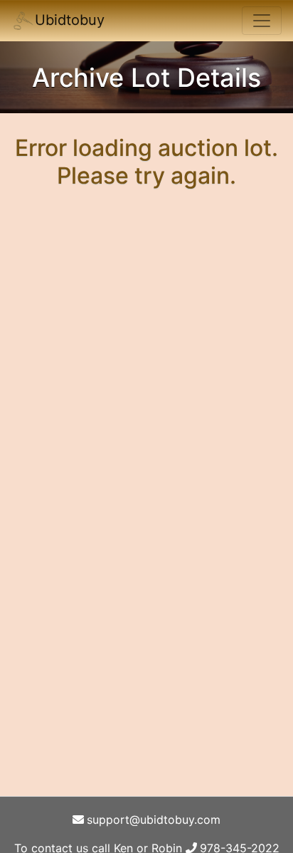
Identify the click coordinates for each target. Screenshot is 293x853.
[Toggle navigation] (262, 20)
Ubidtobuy (70, 19)
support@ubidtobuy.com (153, 819)
